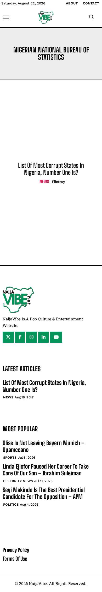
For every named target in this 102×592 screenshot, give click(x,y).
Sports (9, 457)
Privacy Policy (16, 550)
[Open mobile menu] (6, 17)
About (72, 3)
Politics (11, 504)
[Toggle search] (91, 17)
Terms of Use (15, 558)
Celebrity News (18, 481)
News (44, 181)
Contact (91, 3)
